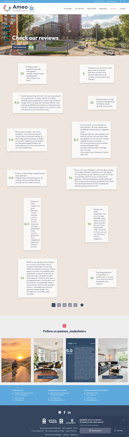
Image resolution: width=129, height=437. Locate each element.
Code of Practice (71, 431)
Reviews (113, 9)
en (125, 1)
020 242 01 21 (91, 398)
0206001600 (99, 1)
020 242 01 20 (19, 398)
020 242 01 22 (55, 398)
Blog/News (103, 9)
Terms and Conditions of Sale (54, 431)
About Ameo (91, 9)
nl (121, 1)
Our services (79, 9)
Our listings (68, 9)
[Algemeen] (15, 8)
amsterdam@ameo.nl (57, 400)
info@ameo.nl (113, 1)
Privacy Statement (37, 431)
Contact (123, 9)
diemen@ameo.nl (92, 400)
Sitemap (66, 435)
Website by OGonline (77, 435)
